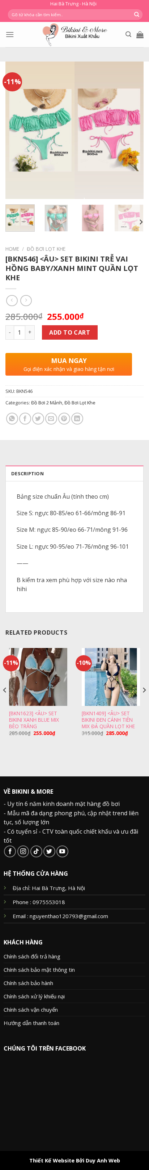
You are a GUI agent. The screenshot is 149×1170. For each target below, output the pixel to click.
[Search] (128, 34)
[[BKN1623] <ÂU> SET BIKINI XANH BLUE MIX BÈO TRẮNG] (38, 677)
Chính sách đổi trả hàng (32, 956)
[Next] (131, 130)
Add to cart (69, 332)
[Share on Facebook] (25, 419)
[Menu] (9, 34)
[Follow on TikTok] (36, 851)
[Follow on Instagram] (23, 851)
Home (12, 248)
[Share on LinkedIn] (77, 419)
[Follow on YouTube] (62, 851)
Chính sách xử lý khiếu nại (34, 996)
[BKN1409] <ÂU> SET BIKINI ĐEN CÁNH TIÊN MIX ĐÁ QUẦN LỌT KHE (108, 719)
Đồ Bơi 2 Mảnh (46, 402)
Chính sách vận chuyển (31, 1009)
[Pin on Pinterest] (64, 419)
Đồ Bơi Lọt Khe (46, 248)
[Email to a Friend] (51, 419)
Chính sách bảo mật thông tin (39, 969)
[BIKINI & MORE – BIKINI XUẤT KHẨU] (75, 34)
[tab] (74, 473)
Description (27, 473)
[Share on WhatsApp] (12, 419)
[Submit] (136, 14)
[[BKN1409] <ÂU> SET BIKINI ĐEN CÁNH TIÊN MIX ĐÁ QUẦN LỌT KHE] (111, 677)
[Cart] (140, 34)
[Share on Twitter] (38, 419)
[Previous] (17, 130)
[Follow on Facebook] (10, 851)
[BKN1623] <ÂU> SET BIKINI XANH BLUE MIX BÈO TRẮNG (34, 719)
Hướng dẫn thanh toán (31, 1022)
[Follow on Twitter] (49, 851)
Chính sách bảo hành (28, 983)
